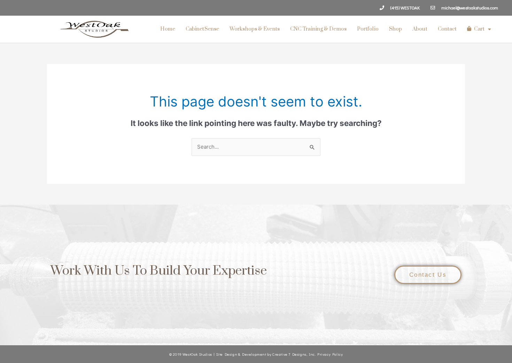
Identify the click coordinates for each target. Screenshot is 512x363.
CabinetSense (202, 29)
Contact (447, 29)
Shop (395, 29)
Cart (479, 29)
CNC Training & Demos (318, 29)
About (419, 29)
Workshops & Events (255, 29)
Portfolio (368, 29)
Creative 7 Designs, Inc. (294, 354)
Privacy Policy (330, 354)
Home (167, 29)
